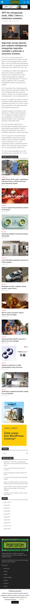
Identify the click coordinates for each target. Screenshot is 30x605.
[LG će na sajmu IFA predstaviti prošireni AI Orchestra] (15, 196)
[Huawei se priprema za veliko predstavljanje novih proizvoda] (15, 353)
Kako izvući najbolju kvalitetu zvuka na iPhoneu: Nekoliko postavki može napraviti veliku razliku (16, 482)
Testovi (5, 586)
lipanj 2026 (6, 508)
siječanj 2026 (7, 523)
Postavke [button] (21, 599)
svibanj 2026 (7, 511)
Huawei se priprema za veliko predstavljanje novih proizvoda (12, 366)
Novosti (4, 177)
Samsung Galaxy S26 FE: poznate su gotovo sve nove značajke (14, 340)
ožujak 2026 (7, 517)
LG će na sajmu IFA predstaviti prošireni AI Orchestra (15, 209)
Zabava (6, 580)
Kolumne (6, 583)
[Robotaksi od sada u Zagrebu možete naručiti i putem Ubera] (15, 274)
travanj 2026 (7, 514)
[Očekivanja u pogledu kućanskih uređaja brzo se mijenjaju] (15, 379)
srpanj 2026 (7, 505)
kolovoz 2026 (7, 502)
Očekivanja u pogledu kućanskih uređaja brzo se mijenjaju (15, 392)
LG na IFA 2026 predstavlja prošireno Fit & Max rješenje (15, 261)
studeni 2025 (7, 528)
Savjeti (5, 574)
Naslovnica (6, 568)
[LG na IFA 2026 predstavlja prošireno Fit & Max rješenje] (15, 248)
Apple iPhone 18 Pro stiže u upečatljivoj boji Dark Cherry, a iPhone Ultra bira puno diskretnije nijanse (15, 181)
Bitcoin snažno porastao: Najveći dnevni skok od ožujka (13, 314)
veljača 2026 (7, 520)
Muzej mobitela (8, 577)
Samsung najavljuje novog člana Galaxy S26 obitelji (15, 235)
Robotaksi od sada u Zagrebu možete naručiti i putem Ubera (14, 287)
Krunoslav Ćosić (14, 21)
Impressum (5, 565)
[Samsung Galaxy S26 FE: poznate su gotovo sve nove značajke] (15, 327)
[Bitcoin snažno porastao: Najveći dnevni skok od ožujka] (15, 301)
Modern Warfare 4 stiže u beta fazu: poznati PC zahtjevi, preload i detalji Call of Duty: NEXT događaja (16, 488)
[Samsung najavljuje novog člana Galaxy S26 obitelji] (15, 222)
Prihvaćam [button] (15, 602)
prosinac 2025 (7, 525)
